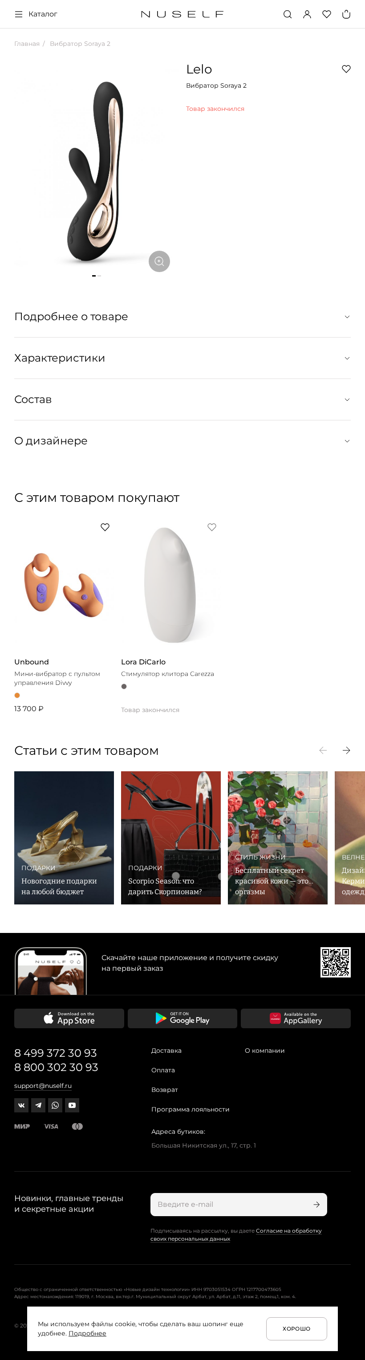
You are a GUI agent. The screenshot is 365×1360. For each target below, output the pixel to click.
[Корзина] (346, 14)
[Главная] (183, 14)
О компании (265, 1050)
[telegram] (38, 1105)
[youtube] (72, 1105)
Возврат (164, 1090)
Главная (27, 44)
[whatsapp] (55, 1105)
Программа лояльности (190, 1109)
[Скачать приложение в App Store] (69, 1018)
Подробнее (87, 1333)
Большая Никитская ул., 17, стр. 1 (203, 1145)
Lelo (199, 69)
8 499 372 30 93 (55, 1052)
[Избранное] (326, 14)
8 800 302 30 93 (56, 1067)
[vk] (21, 1105)
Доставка (166, 1050)
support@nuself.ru (43, 1086)
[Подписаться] (315, 1204)
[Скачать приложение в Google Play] (183, 1018)
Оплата (163, 1070)
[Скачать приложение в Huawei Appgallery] (296, 1018)
